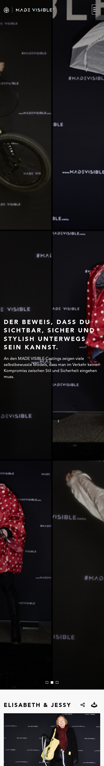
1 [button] (47, 682)
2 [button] (52, 682)
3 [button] (57, 682)
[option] (52, 345)
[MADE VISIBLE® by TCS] (38, 10)
